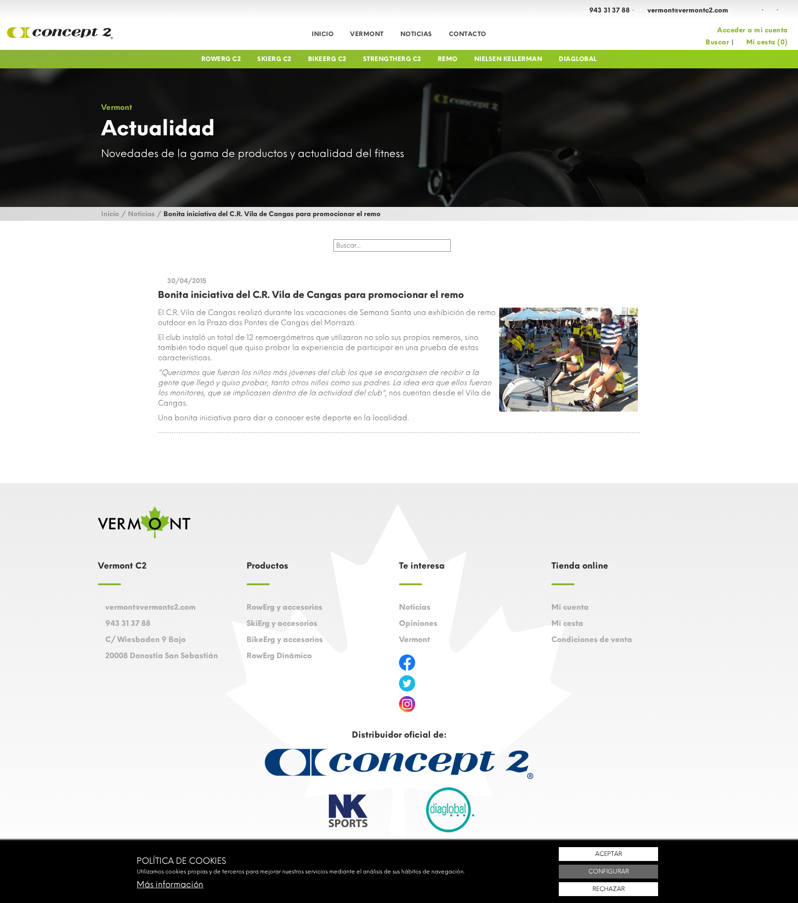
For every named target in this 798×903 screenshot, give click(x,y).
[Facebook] (755, 10)
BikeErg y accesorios (285, 639)
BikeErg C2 (327, 58)
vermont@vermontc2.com (687, 10)
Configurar (608, 871)
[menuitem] (322, 34)
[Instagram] (770, 10)
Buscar (717, 42)
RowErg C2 (221, 58)
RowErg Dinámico (279, 655)
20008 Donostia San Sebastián (161, 655)
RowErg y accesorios (284, 607)
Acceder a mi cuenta (752, 30)
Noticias (416, 33)
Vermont (367, 33)
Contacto (467, 33)
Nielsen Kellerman (508, 58)
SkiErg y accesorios (282, 623)
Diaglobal (578, 58)
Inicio (322, 33)
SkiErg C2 (274, 58)
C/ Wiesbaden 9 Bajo (145, 639)
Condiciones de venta (591, 639)
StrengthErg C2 (392, 58)
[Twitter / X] (784, 10)
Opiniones (418, 623)
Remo (448, 58)
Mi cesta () (767, 42)
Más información (170, 884)
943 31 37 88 (609, 10)
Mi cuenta (570, 607)
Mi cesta (567, 623)
